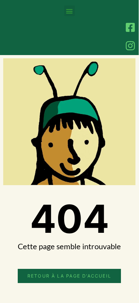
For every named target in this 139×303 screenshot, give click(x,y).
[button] (69, 10)
